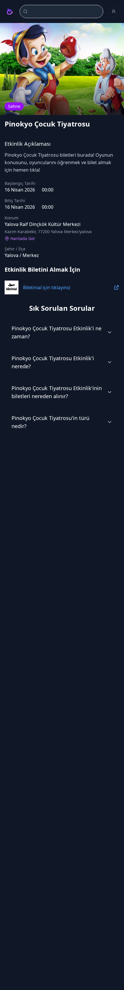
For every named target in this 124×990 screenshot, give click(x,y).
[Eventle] (10, 11)
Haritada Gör (22, 238)
